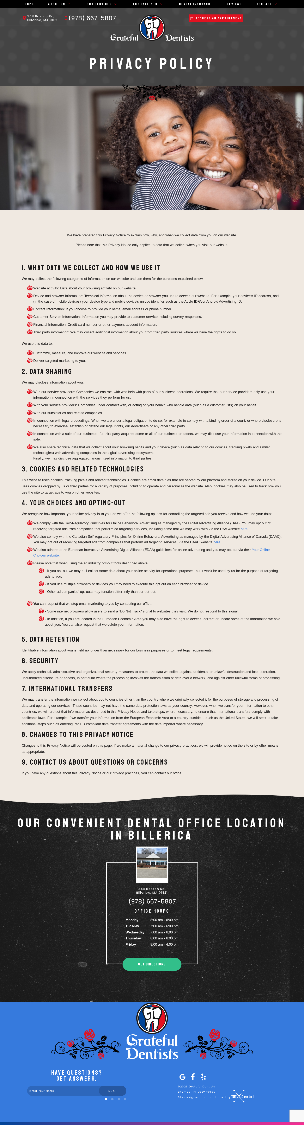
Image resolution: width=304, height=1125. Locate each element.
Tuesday (132, 926)
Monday (132, 920)
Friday (131, 944)
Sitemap (184, 1092)
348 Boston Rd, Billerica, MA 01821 (43, 18)
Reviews (234, 4)
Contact (264, 4)
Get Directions (152, 964)
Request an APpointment (218, 18)
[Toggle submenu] (68, 4)
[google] (182, 1077)
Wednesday (135, 932)
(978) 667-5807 (92, 18)
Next (112, 1090)
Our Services (99, 4)
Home (29, 4)
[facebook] (192, 1077)
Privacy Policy (204, 1092)
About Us (56, 4)
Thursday (133, 938)
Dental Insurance (196, 4)
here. (245, 529)
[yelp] (202, 1077)
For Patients (145, 4)
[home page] (152, 27)
